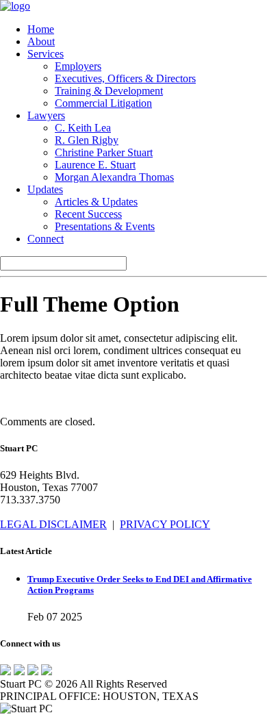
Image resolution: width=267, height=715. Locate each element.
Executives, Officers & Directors (125, 78)
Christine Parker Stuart (104, 152)
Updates (45, 189)
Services (45, 54)
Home (40, 29)
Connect (45, 238)
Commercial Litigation (103, 103)
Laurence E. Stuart (95, 165)
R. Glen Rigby (86, 140)
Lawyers (46, 115)
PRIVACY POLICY (165, 524)
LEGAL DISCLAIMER (53, 524)
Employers (78, 66)
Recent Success (88, 214)
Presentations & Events (105, 226)
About (41, 41)
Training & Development (109, 91)
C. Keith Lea (83, 128)
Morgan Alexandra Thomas (114, 177)
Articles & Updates (96, 202)
